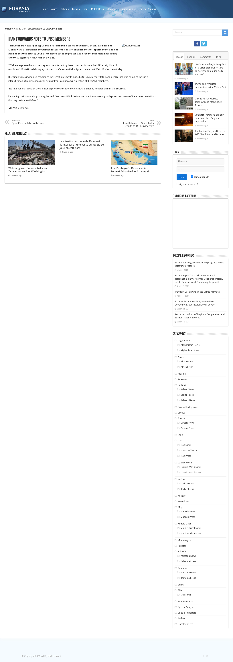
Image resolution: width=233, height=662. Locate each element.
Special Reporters (187, 612)
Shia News (186, 594)
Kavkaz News (187, 483)
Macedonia (183, 501)
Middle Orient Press (191, 533)
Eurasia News (187, 422)
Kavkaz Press (187, 489)
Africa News (187, 361)
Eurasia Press (187, 428)
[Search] (225, 33)
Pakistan (182, 546)
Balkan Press (187, 394)
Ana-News (183, 379)
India (180, 435)
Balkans (65, 9)
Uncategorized (185, 624)
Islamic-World (185, 462)
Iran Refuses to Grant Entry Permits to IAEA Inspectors (138, 123)
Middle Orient (97, 9)
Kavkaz (181, 479)
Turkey (181, 618)
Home (45, 9)
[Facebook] (197, 43)
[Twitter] (204, 43)
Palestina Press (188, 561)
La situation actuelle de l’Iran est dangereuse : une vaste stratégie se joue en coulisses (82, 145)
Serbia (181, 584)
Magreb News (188, 511)
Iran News (186, 445)
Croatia (181, 412)
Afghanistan (184, 340)
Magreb (182, 507)
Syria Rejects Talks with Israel (28, 122)
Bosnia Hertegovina (188, 407)
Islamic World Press (191, 472)
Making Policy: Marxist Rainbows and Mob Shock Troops (208, 102)
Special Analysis (148, 9)
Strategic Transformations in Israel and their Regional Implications (209, 118)
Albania (182, 373)
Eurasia (76, 9)
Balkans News (188, 400)
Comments (205, 57)
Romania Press (188, 578)
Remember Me (201, 177)
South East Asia (128, 9)
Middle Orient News (191, 528)
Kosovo (182, 495)
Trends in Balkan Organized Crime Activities (197, 291)
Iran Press (186, 456)
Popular (191, 57)
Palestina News (188, 556)
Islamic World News (191, 467)
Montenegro (184, 540)
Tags (218, 57)
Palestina (182, 551)
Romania (112, 9)
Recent (179, 57)
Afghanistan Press (190, 350)
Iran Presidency (189, 450)
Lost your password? (187, 184)
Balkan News (187, 389)
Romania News (188, 572)
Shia (180, 590)
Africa (54, 9)
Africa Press (187, 367)
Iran (85, 9)
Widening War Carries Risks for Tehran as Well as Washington (27, 170)
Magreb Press (188, 517)
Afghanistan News (190, 345)
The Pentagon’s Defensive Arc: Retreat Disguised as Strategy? (130, 170)
